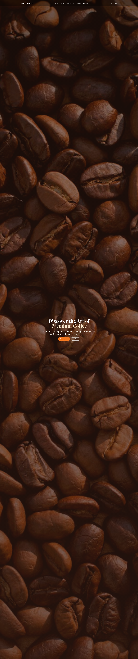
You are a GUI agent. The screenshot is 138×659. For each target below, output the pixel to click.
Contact (85, 3)
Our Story (75, 339)
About (69, 3)
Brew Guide (77, 3)
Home (56, 3)
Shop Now (62, 339)
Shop (62, 3)
